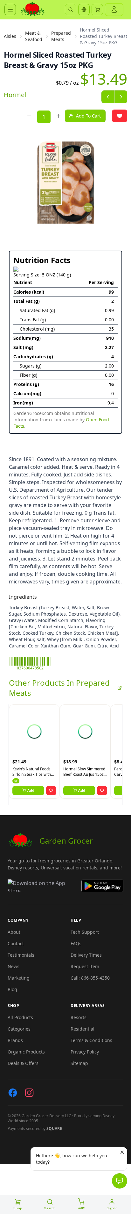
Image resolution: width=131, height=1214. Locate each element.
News (13, 966)
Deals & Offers (23, 1063)
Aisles (10, 36)
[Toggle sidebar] (10, 9)
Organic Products (26, 1052)
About (14, 932)
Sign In (112, 1208)
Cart (81, 1208)
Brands (15, 1040)
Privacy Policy (85, 1052)
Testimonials (21, 955)
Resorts (78, 1017)
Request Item (85, 966)
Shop (17, 1208)
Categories (19, 1029)
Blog (12, 989)
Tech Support (85, 932)
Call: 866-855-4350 (90, 978)
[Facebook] (13, 1093)
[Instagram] (29, 1093)
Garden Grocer (66, 840)
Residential (82, 1029)
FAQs (76, 943)
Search (50, 1208)
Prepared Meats (61, 36)
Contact (16, 943)
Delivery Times (86, 955)
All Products (20, 1017)
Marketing (19, 978)
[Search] (70, 9)
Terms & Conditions (91, 1040)
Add (30, 790)
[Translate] (84, 9)
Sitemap (79, 1063)
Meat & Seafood (33, 36)
